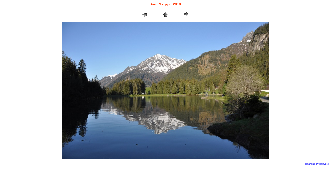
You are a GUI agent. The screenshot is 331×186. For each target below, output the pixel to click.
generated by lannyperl (317, 163)
